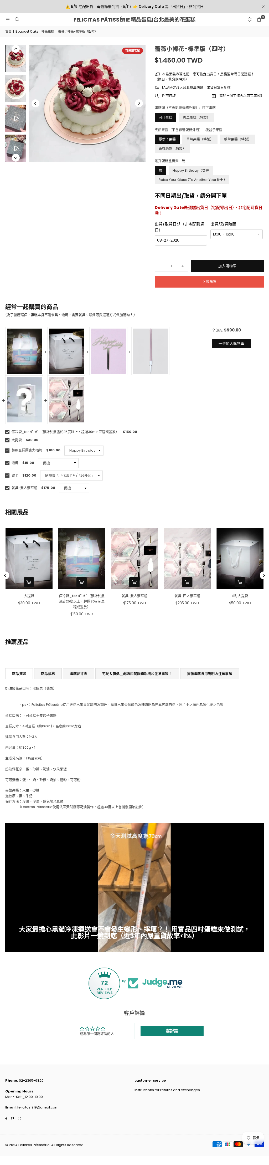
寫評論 (172, 1031)
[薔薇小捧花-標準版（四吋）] (15, 118)
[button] (259, 19)
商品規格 (48, 673)
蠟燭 (14, 462)
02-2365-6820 (31, 1080)
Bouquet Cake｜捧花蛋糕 (34, 31)
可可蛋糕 (165, 117)
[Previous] (35, 103)
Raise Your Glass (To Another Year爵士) (192, 179)
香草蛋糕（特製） (196, 117)
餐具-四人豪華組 (187, 595)
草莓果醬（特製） (200, 139)
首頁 (8, 31)
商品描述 (19, 673)
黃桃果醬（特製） (172, 148)
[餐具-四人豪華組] (187, 558)
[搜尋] (17, 19)
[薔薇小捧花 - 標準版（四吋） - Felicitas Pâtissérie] (16, 58)
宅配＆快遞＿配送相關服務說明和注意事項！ (137, 673)
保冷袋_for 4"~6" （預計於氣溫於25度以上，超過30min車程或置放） (65, 431)
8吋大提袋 (240, 595)
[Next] (139, 103)
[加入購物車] (29, 582)
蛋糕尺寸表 (78, 673)
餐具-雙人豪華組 (24, 487)
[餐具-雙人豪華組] (134, 558)
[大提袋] (29, 558)
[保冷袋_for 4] (81, 558)
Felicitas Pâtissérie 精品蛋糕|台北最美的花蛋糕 (134, 19)
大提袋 (16, 439)
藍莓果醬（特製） (237, 139)
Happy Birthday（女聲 (191, 170)
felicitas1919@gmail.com (38, 1107)
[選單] (7, 19)
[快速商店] (134, 582)
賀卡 (14, 475)
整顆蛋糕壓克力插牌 (26, 450)
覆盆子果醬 (167, 139)
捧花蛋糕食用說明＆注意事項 (209, 673)
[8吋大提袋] (239, 558)
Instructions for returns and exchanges (167, 1089)
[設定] (249, 19)
